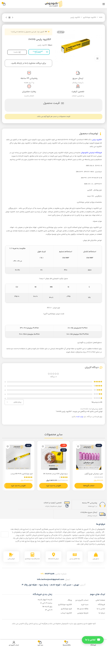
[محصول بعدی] (6, 17)
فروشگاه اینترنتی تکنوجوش (91, 152)
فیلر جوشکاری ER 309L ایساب (22, 473)
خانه (100, 17)
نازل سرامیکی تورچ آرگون (94, 473)
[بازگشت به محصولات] (9, 17)
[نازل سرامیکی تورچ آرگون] (88, 457)
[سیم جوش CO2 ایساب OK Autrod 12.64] (53, 457)
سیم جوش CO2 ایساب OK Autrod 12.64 (55, 474)
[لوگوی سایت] (53, 4)
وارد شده (79, 416)
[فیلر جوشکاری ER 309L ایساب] (18, 457)
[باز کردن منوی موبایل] (103, 4)
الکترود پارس (75, 17)
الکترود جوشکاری (89, 17)
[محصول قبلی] (12, 17)
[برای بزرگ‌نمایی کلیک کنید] (97, 58)
